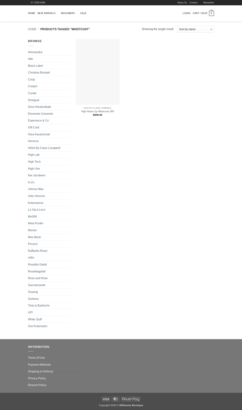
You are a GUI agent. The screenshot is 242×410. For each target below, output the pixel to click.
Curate (32, 93)
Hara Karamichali (39, 134)
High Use (34, 168)
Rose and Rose (38, 278)
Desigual (33, 100)
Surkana (33, 298)
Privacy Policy (37, 378)
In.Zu (31, 182)
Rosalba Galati (37, 264)
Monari (32, 230)
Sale (83, 13)
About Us (182, 2)
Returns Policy (37, 385)
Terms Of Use (36, 357)
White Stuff (35, 319)
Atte (30, 58)
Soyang (33, 291)
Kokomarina (35, 202)
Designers (68, 13)
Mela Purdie (35, 223)
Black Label (35, 65)
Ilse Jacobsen (36, 175)
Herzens (33, 141)
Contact (194, 2)
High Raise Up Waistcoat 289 (97, 111)
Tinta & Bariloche (39, 305)
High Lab (34, 154)
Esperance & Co (38, 120)
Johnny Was (35, 189)
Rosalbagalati (37, 271)
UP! (30, 312)
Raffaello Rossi (37, 250)
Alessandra (35, 52)
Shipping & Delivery (40, 371)
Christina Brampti (39, 72)
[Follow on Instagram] (173, 2)
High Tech (34, 161)
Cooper (32, 86)
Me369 (32, 216)
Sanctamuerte (37, 285)
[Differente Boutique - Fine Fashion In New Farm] (121, 13)
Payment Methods (39, 364)
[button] (207, 2)
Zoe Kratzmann (37, 326)
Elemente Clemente (40, 113)
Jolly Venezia (36, 195)
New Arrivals (47, 13)
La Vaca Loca (36, 209)
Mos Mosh (34, 237)
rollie (31, 257)
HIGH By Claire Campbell (44, 148)
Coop (31, 79)
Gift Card (33, 127)
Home (31, 13)
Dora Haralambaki (39, 106)
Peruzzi (33, 243)
